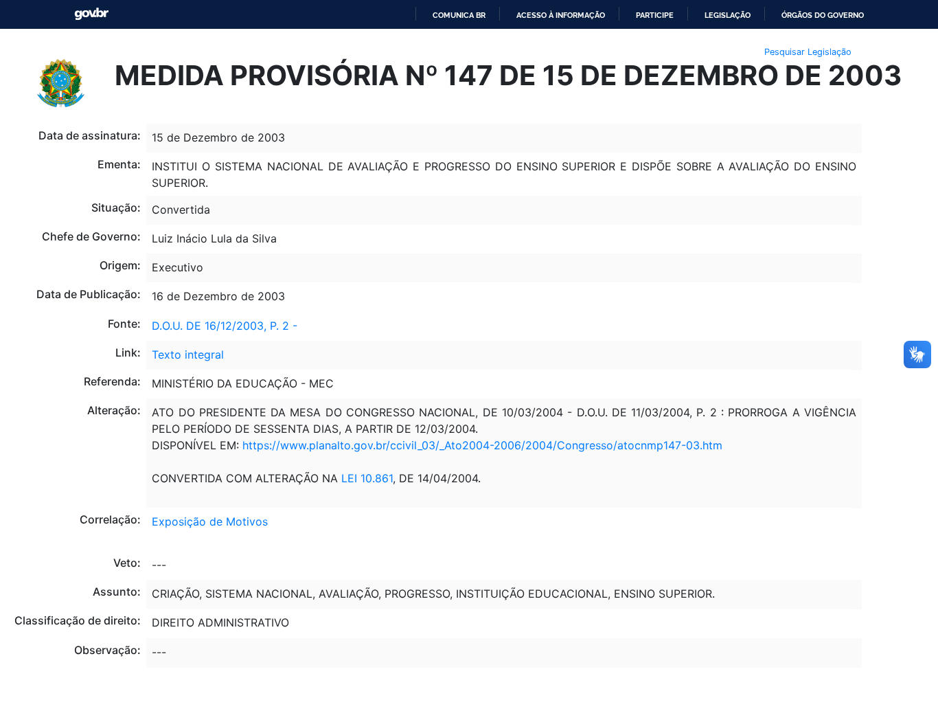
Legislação (728, 15)
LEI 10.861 (367, 478)
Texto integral (188, 354)
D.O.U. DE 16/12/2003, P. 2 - (224, 326)
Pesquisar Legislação (807, 52)
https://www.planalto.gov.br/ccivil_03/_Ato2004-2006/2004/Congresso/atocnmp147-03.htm (482, 445)
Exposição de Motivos (210, 521)
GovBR (91, 14)
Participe (655, 15)
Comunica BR (459, 15)
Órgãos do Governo (822, 15)
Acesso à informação (560, 15)
